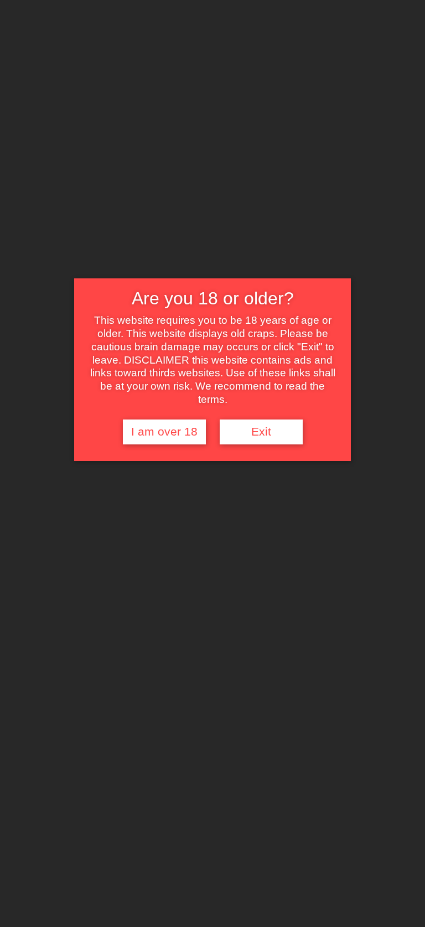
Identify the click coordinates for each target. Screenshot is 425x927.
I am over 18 (164, 431)
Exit (261, 431)
